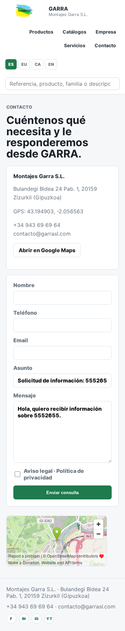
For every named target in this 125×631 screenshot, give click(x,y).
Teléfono (25, 312)
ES (11, 64)
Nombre (24, 285)
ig (37, 618)
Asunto (22, 368)
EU (24, 64)
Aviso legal (38, 471)
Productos (41, 32)
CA (38, 64)
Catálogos (74, 32)
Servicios (74, 45)
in (24, 618)
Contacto (105, 45)
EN (51, 64)
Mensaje (24, 395)
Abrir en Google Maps (47, 250)
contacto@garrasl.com (42, 233)
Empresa (106, 32)
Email (20, 340)
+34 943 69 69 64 (36, 225)
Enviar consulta (62, 492)
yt (49, 618)
